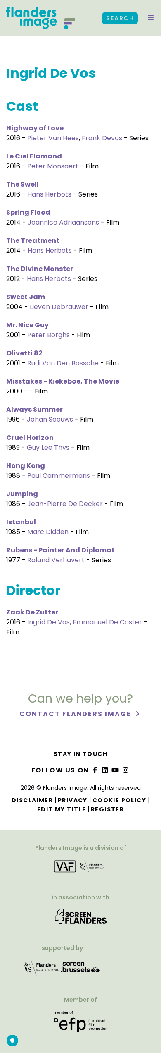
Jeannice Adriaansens (63, 222)
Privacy (73, 800)
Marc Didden (48, 532)
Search (120, 18)
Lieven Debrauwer (59, 307)
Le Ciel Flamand (34, 156)
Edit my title (61, 809)
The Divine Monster (39, 268)
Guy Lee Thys (48, 447)
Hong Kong (25, 465)
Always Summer (34, 409)
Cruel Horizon (30, 437)
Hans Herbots (49, 194)
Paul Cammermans (58, 475)
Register (107, 809)
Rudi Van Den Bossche (63, 363)
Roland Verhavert (56, 560)
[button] (151, 18)
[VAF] (80, 869)
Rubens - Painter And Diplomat (60, 550)
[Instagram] (125, 770)
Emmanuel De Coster (107, 622)
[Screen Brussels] (80, 970)
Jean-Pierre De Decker (65, 504)
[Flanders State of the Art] (41, 970)
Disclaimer (32, 800)
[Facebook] (95, 770)
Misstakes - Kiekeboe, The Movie (62, 381)
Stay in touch (80, 754)
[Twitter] (105, 770)
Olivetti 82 (24, 353)
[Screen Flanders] (81, 919)
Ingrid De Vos (48, 622)
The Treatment (32, 240)
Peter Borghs (48, 335)
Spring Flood (28, 212)
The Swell (22, 184)
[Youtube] (115, 770)
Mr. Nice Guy (27, 325)
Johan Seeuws (50, 419)
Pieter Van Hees (53, 138)
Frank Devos (102, 138)
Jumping (22, 494)
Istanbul (21, 522)
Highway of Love (35, 128)
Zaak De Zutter (32, 612)
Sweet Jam (25, 297)
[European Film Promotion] (80, 1024)
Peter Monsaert (52, 166)
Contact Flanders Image (76, 714)
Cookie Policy (119, 800)
